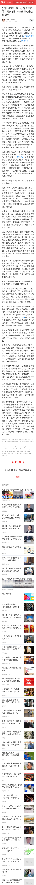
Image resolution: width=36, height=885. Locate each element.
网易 (3, 2)
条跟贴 (18, 477)
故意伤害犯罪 (28, 35)
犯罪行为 (24, 41)
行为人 (15, 99)
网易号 (9, 2)
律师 (23, 317)
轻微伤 (20, 157)
